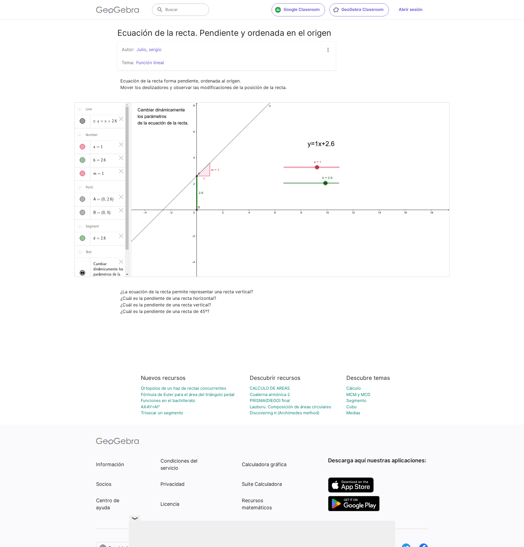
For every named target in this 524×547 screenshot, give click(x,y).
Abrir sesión (410, 9)
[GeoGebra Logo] (117, 10)
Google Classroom (302, 9)
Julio (141, 49)
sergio (155, 49)
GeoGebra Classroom (362, 9)
